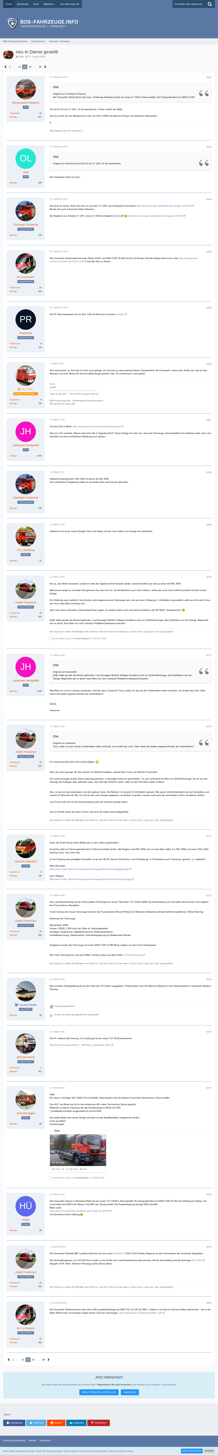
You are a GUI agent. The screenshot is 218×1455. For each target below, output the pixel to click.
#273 (208, 836)
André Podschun (82, 638)
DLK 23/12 (197, 1260)
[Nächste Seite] (45, 67)
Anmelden (130, 1392)
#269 (208, 524)
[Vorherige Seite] (5, 67)
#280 (208, 1303)
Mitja (21, 56)
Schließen (209, 1451)
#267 (208, 420)
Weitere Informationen (191, 1451)
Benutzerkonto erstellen (99, 1392)
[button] (14, 1423)
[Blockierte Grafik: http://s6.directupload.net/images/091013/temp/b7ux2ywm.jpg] (90, 879)
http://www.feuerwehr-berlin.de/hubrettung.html (96, 426)
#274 (208, 895)
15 (30, 67)
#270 (208, 577)
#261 (208, 77)
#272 (208, 726)
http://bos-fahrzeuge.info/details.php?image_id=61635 (155, 216)
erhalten (120, 314)
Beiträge (13, 117)
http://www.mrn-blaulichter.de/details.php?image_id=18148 (79, 1211)
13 (19, 67)
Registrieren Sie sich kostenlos (114, 1384)
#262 (208, 147)
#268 (208, 472)
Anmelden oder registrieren (189, 4)
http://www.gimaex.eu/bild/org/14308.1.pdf (140, 1313)
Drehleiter (118, 1253)
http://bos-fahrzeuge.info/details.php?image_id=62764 (163, 206)
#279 (208, 1247)
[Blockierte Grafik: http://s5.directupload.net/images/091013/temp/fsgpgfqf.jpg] (89, 869)
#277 (208, 1088)
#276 (208, 1031)
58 (40, 67)
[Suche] (210, 4)
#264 (208, 251)
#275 (208, 979)
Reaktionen (15, 113)
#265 (208, 307)
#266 (208, 364)
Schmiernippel (81, 1178)
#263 (208, 199)
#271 (208, 655)
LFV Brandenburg (133, 955)
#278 (208, 1194)
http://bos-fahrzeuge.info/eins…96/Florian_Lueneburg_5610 (80, 1045)
